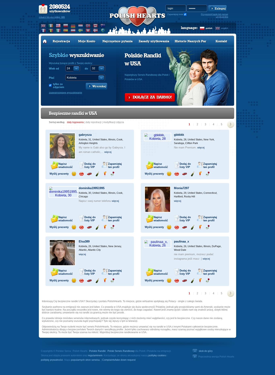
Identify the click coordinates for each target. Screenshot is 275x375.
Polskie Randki (97, 351)
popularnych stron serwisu (85, 359)
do (86, 68)
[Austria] (73, 30)
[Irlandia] (50, 26)
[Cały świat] (102, 30)
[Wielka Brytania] (43, 26)
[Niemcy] (73, 26)
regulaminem (95, 355)
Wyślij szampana (97, 174)
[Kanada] (95, 26)
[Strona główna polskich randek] (45, 41)
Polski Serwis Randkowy (121, 351)
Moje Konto (86, 41)
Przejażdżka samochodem (89, 174)
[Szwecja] (80, 30)
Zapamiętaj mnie (175, 14)
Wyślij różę (112, 174)
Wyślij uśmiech (73, 174)
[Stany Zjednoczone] (58, 26)
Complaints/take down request (118, 359)
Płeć (51, 77)
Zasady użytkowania (154, 41)
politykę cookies (157, 355)
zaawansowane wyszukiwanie (65, 92)
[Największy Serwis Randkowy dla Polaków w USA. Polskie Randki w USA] (137, 20)
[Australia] (102, 26)
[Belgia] (50, 30)
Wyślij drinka (104, 174)
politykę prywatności (52, 359)
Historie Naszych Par (190, 41)
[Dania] (95, 30)
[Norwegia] (88, 26)
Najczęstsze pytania (117, 41)
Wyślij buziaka (81, 174)
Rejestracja (61, 41)
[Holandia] (80, 26)
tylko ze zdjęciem (58, 86)
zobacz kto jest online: (52, 17)
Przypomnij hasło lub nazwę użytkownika (214, 15)
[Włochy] (58, 30)
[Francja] (43, 30)
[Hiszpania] (65, 30)
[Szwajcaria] (88, 30)
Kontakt (221, 41)
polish (209, 28)
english (224, 28)
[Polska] (65, 26)
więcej (108, 151)
